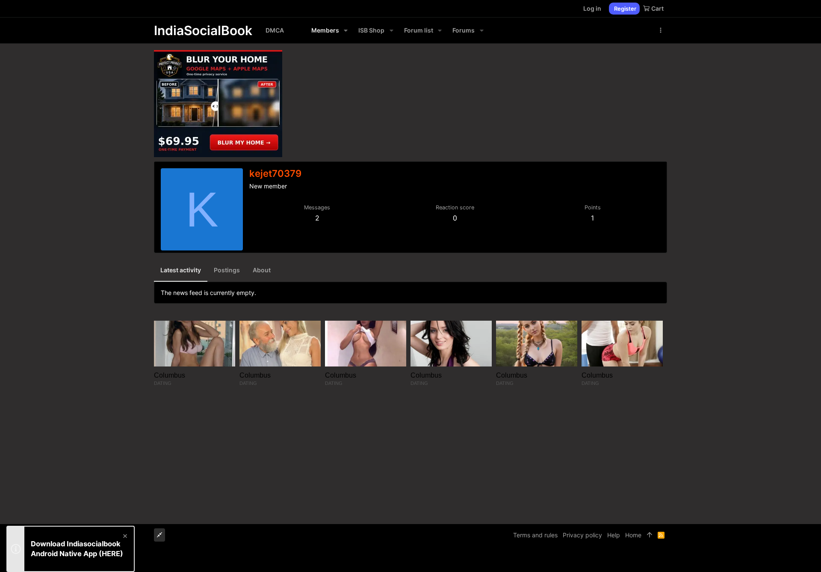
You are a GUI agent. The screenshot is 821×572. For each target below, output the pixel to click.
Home (633, 535)
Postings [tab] (227, 270)
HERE (111, 553)
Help (613, 535)
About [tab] (262, 270)
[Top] (649, 535)
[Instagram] (637, 559)
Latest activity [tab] (180, 270)
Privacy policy (582, 535)
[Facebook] (625, 559)
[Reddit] (650, 559)
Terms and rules (535, 535)
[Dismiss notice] (124, 537)
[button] (345, 30)
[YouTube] (663, 559)
